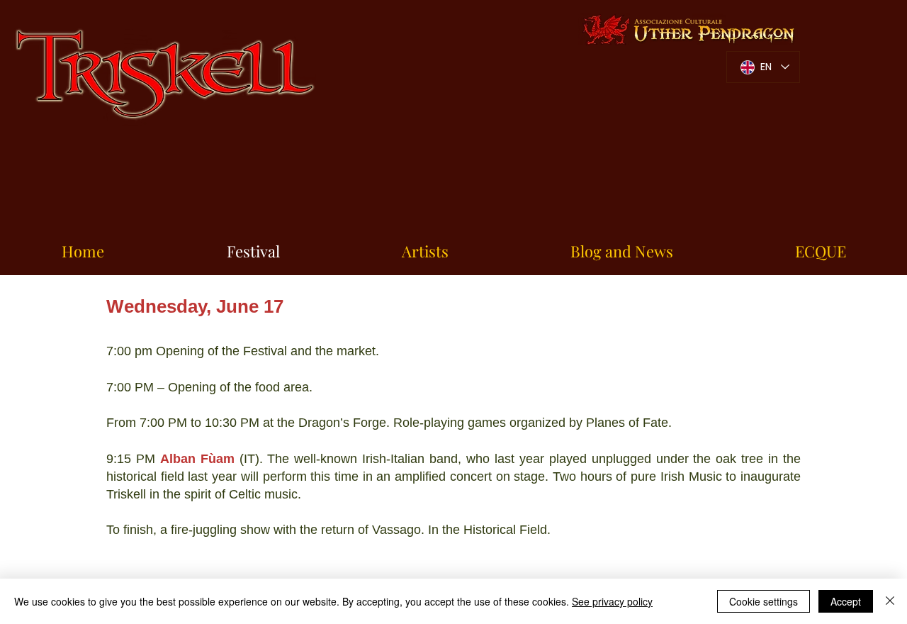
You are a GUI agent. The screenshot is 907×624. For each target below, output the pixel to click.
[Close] (889, 601)
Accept (845, 601)
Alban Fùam (197, 459)
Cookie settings (763, 601)
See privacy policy (612, 601)
